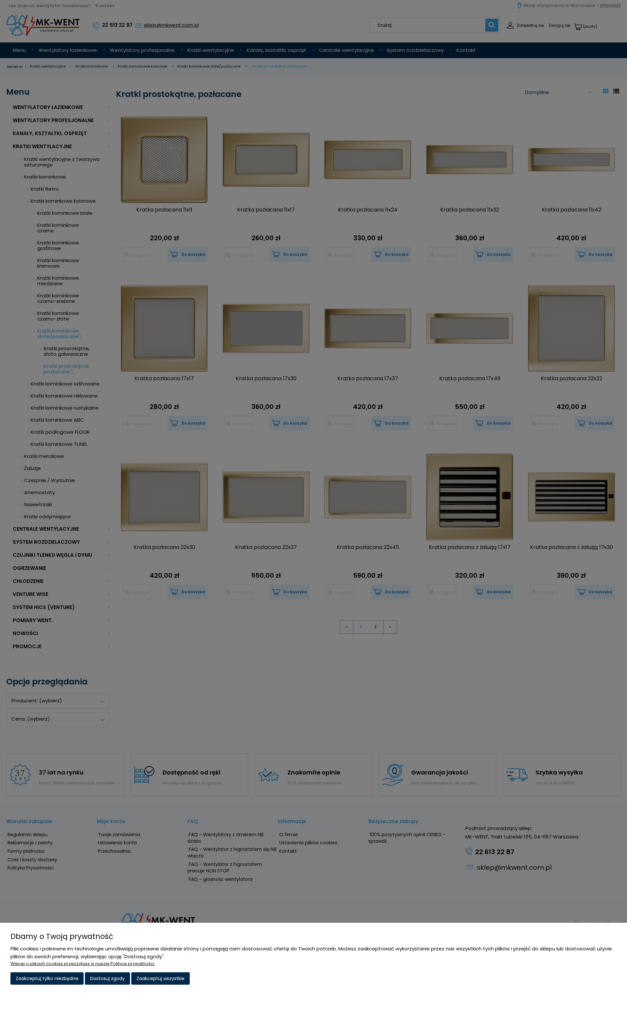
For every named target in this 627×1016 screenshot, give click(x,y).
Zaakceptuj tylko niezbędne (47, 978)
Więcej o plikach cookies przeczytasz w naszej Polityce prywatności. (82, 964)
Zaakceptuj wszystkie (161, 978)
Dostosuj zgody (107, 978)
